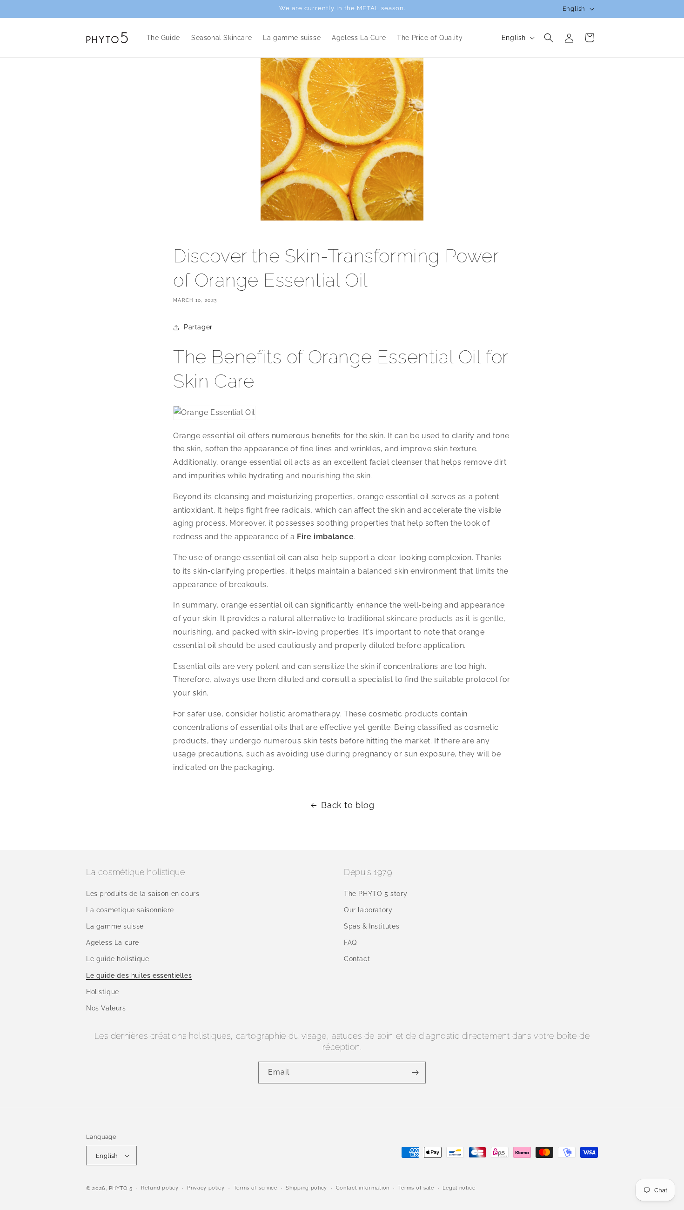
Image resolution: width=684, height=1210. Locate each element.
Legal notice (459, 1188)
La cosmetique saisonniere (130, 910)
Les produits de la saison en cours (142, 893)
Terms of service (255, 1188)
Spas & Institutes (371, 926)
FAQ (350, 942)
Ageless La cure (112, 942)
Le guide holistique (117, 959)
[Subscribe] (415, 1072)
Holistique (102, 992)
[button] (548, 37)
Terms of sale (416, 1188)
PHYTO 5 (121, 1188)
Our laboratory (368, 910)
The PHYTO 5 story (375, 893)
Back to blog (347, 805)
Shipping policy (306, 1188)
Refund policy (159, 1188)
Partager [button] (198, 327)
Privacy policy (206, 1188)
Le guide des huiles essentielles (139, 975)
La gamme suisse (115, 926)
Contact (357, 959)
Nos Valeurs (106, 1008)
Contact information (362, 1188)
